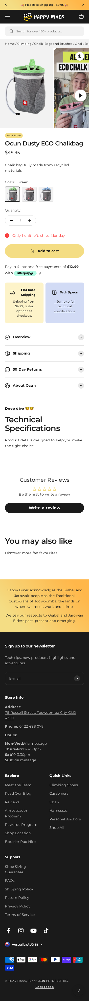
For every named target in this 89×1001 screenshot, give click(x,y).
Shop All (56, 827)
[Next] (83, 4)
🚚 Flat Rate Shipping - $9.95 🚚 (44, 4)
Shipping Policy (19, 889)
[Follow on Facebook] (8, 930)
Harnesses (58, 810)
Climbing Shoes (63, 785)
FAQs (10, 880)
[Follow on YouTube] (33, 930)
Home (10, 44)
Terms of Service (20, 914)
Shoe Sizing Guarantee (15, 869)
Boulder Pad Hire (20, 841)
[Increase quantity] (29, 220)
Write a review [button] (44, 507)
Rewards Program (21, 824)
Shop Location (18, 833)
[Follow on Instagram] (21, 930)
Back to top (44, 987)
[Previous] (6, 4)
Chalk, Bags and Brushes (53, 44)
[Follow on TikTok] (46, 930)
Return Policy (17, 897)
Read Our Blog (18, 793)
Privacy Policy (17, 906)
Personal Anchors (65, 819)
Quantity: (13, 210)
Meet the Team (18, 785)
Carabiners (58, 793)
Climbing (24, 44)
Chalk (54, 802)
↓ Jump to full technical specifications (64, 306)
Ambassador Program (16, 813)
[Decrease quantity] (11, 220)
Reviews (12, 802)
